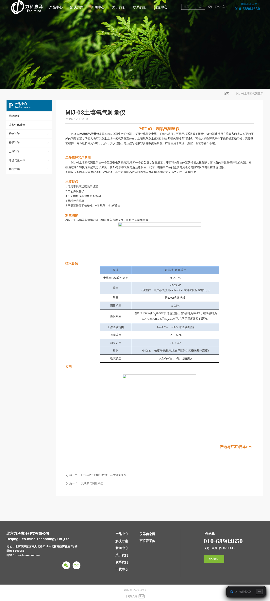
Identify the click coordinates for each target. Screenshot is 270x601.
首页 (226, 93)
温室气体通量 (29, 124)
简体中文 (220, 6)
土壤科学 (29, 151)
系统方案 (29, 169)
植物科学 (29, 133)
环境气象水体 (29, 160)
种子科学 (29, 142)
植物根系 (29, 116)
